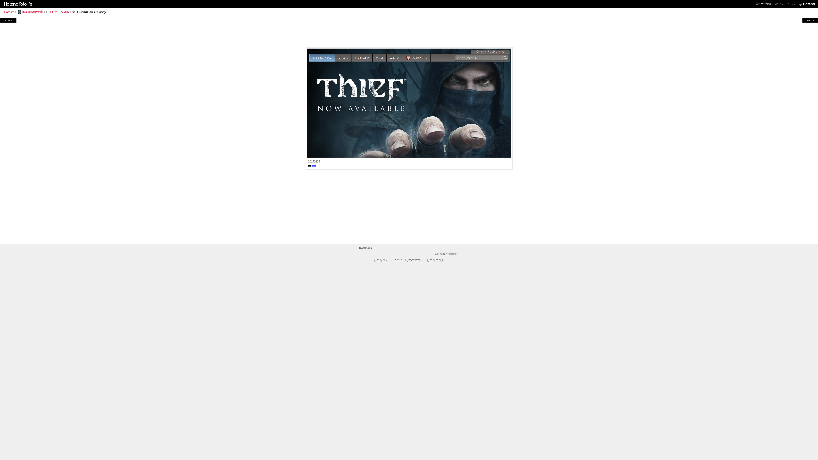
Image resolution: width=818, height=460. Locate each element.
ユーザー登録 (763, 3)
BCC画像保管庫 (32, 12)
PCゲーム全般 (59, 12)
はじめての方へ (413, 260)
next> (810, 20)
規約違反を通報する (447, 254)
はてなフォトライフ (386, 260)
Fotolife (9, 12)
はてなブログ (435, 260)
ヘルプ (792, 3)
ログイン (779, 3)
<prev (8, 20)
